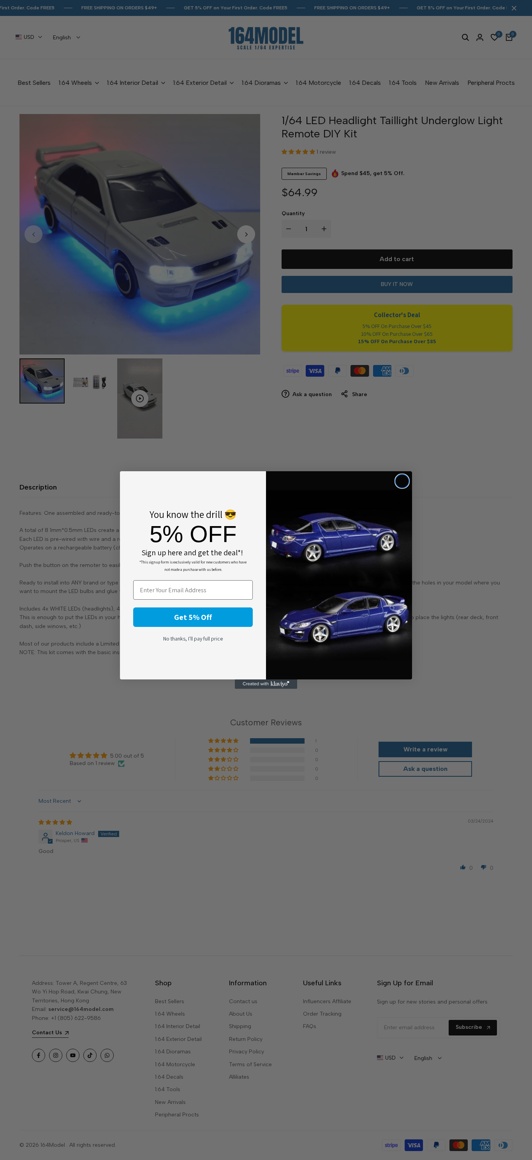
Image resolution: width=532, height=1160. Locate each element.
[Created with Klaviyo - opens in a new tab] (266, 684)
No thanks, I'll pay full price (193, 638)
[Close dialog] (402, 481)
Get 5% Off (193, 617)
